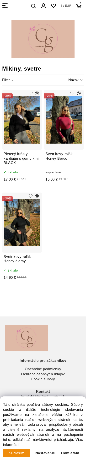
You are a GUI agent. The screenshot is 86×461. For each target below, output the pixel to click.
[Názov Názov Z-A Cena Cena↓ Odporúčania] (69, 80)
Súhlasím (17, 453)
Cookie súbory (43, 379)
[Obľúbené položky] (53, 6)
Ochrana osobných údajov (43, 374)
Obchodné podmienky (43, 369)
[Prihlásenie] (43, 6)
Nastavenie (45, 453)
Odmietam (70, 453)
